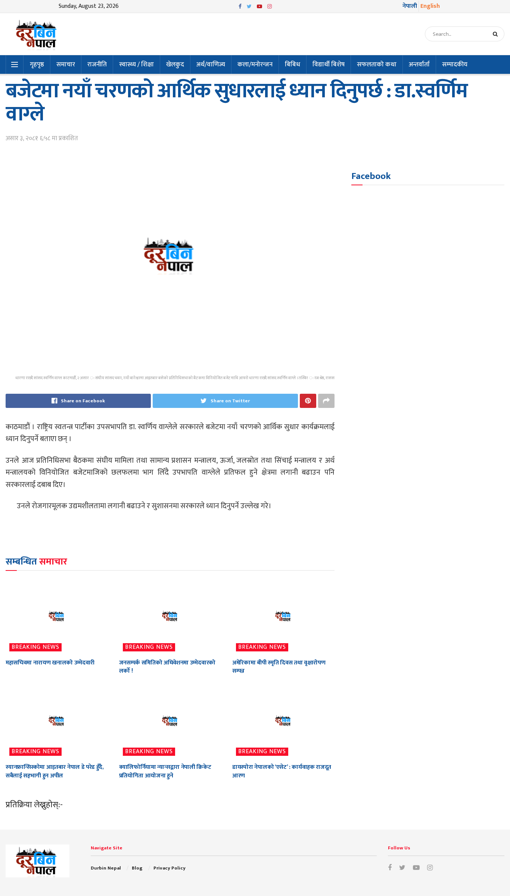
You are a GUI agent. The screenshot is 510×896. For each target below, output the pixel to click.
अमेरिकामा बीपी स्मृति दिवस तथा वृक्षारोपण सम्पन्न (278, 667)
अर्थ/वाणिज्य (210, 64)
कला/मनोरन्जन (255, 64)
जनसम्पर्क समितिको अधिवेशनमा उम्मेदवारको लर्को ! (167, 667)
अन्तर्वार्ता (419, 64)
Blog (137, 868)
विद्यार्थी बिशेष (328, 64)
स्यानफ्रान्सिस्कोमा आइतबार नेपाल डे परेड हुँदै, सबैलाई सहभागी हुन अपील (55, 771)
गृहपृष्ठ (37, 64)
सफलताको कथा (377, 64)
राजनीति (97, 64)
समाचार (65, 64)
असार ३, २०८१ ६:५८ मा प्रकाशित (42, 138)
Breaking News (35, 647)
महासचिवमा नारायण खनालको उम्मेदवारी (50, 663)
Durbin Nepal (106, 868)
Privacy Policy (169, 868)
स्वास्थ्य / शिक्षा (136, 64)
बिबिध (292, 64)
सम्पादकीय (454, 64)
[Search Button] (496, 33)
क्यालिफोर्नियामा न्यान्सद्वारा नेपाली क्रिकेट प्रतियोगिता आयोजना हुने (165, 771)
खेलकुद (175, 64)
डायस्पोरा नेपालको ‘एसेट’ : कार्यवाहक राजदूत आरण (281, 771)
